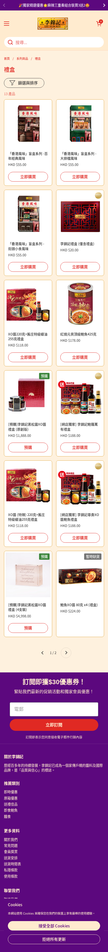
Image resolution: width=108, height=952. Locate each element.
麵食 (7, 816)
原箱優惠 (11, 798)
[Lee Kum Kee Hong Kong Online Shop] (52, 23)
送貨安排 (11, 857)
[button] (99, 23)
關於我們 (11, 839)
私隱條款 (11, 869)
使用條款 (11, 876)
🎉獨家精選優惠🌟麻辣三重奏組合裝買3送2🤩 (54, 5)
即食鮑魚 (11, 810)
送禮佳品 (11, 804)
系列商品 (22, 58)
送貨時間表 (12, 863)
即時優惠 (11, 791)
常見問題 (11, 845)
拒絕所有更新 (54, 939)
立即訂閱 (54, 725)
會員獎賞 (11, 851)
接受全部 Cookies (54, 925)
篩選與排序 (28, 82)
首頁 (7, 58)
